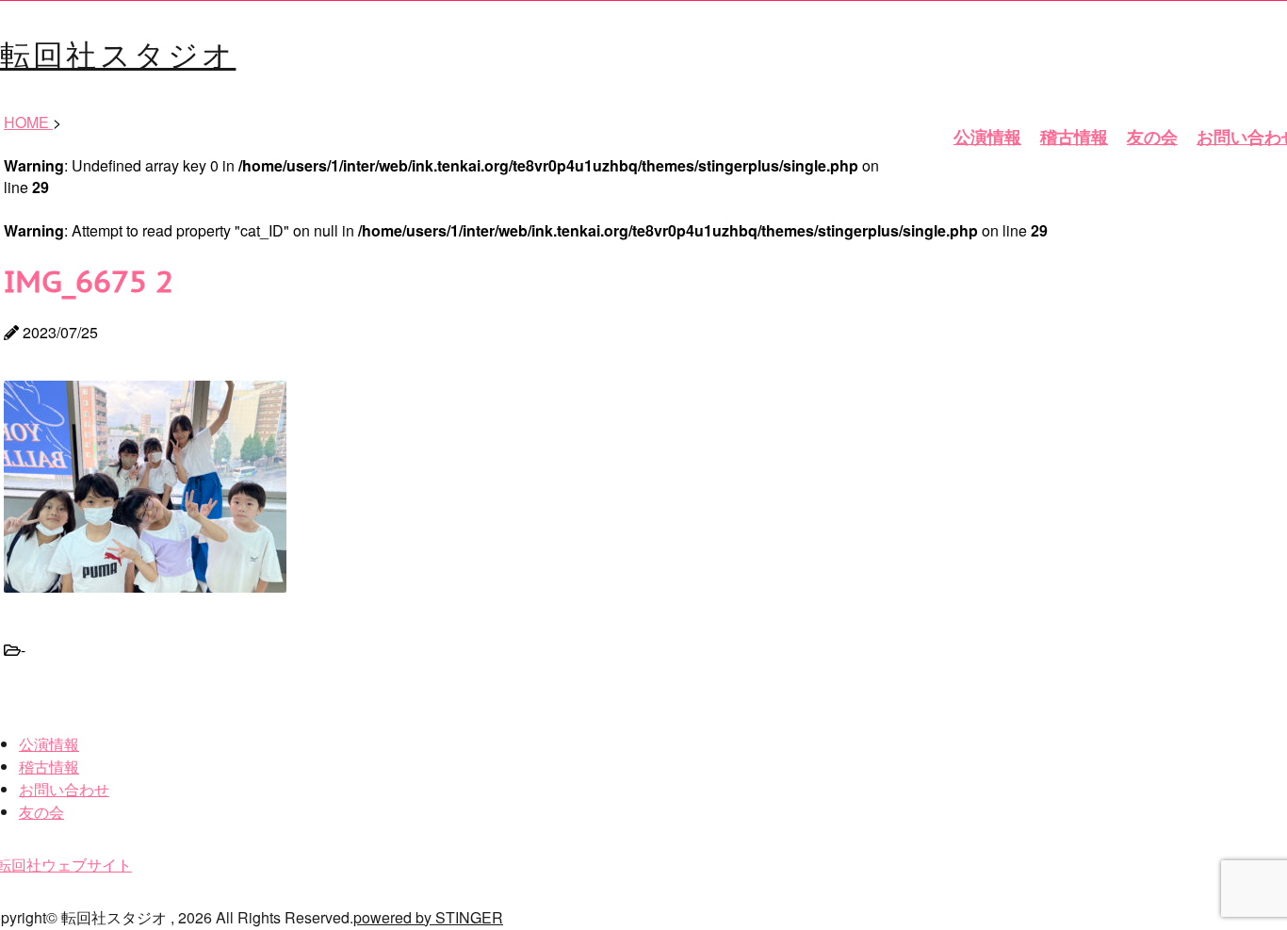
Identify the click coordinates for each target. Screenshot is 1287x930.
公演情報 (987, 136)
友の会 (1152, 136)
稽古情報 (1074, 136)
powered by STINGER (428, 917)
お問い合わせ (64, 789)
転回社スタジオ (118, 52)
